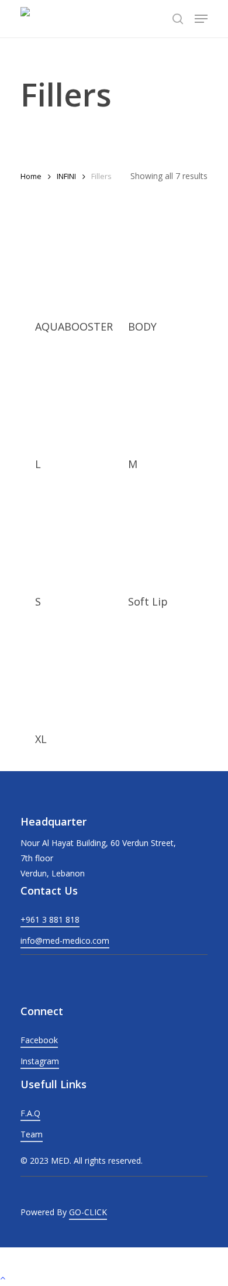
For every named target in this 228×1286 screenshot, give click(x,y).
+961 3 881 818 (50, 919)
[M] (155, 401)
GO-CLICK (88, 1212)
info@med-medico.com (64, 940)
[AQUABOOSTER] (62, 263)
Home (31, 176)
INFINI (66, 176)
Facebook (39, 1040)
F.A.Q (30, 1113)
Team (31, 1134)
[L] (62, 401)
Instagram (39, 1061)
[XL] (62, 676)
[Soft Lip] (155, 538)
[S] (62, 538)
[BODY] (155, 263)
